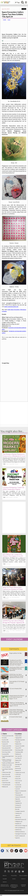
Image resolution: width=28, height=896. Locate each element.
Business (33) (5, 741)
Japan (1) (17, 815)
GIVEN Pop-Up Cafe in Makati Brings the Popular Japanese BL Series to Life (14, 622)
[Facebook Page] (2, 851)
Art (10, 597)
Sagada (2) (17, 801)
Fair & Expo (15, 497)
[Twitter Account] (7, 852)
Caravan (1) (5, 744)
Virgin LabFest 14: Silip (15, 653)
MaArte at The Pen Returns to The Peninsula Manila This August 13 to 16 (17, 704)
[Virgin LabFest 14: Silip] (5, 658)
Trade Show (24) (6, 782)
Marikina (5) (18, 754)
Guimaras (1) (18, 813)
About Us (5, 875)
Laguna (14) (18, 786)
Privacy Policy (14, 875)
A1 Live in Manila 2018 (15, 688)
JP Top (17, 2)
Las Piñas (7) (18, 758)
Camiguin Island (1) (20, 811)
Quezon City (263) (19, 746)
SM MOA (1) (18, 829)
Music (14, 630)
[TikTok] (16, 852)
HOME (4, 19)
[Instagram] (11, 851)
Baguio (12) (18, 760)
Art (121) (4, 737)
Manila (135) (18, 744)
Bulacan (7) (18, 770)
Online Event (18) (6, 772)
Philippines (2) (18, 821)
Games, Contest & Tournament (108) (6, 760)
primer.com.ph (13, 890)
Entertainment (18, 630)
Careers (14, 878)
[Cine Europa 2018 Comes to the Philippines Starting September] (5, 672)
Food (11, 630)
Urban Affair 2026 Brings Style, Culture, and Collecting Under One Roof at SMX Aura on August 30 (17, 712)
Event (9, 19)
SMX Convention (9, 497)
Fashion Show (5, 598)
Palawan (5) (18, 793)
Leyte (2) (17, 788)
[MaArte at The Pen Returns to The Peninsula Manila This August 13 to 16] (5, 707)
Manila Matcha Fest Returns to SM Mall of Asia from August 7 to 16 (16, 697)
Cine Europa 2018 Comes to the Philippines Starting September (16, 669)
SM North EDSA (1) (20, 831)
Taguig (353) (18, 737)
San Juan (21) (18, 756)
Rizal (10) (17, 799)
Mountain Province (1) (20, 819)
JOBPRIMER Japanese (23, 885)
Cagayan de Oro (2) (20, 772)
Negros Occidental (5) (20, 791)
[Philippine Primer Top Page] (5, 4)
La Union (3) (18, 784)
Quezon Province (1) (20, 797)
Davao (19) (18, 778)
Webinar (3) (5, 786)
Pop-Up (7, 631)
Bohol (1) (17, 766)
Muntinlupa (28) (19, 750)
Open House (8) (6, 774)
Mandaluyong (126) (20, 739)
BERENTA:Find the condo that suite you (4, 885)
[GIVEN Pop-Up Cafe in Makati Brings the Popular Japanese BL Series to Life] (14, 619)
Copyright (5, 878)
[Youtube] (25, 851)
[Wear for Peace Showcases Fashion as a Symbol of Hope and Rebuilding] (14, 585)
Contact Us (23, 878)
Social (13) (4, 778)
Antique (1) (18, 805)
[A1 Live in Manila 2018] (5, 693)
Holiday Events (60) (7, 765)
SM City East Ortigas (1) (21, 825)
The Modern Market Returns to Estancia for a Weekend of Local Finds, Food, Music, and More (14, 456)
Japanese (5, 881)
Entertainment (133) (7, 750)
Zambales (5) (18, 803)
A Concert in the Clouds (15, 717)
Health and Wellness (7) (8, 763)
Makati (7, 597)
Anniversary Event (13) (7, 735)
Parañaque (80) (19, 752)
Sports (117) (5, 780)
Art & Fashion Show (15, 597)
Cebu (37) (17, 776)
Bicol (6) (17, 809)
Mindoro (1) (18, 817)
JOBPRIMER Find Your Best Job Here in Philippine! (14, 886)
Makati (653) (18, 735)
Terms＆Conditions (23, 875)
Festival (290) (5, 754)
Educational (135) (6, 748)
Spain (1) (17, 837)
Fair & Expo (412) (6, 752)
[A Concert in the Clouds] (5, 721)
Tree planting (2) (6, 784)
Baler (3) (17, 762)
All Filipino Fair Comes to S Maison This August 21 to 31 (13, 555)
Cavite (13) (18, 774)
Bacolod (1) (18, 807)
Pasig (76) (17, 741)
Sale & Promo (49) (6, 776)
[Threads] (21, 852)
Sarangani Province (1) (20, 833)
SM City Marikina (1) (20, 827)
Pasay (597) (18, 748)
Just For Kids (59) (6, 767)
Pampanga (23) (19, 795)
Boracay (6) (18, 768)
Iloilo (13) (17, 782)
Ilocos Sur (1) (18, 780)
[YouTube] (23, 871)
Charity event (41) (6, 746)
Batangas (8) (18, 764)
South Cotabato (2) (20, 835)
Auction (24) (5, 739)
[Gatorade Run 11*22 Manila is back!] (5, 686)
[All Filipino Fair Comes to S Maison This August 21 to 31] (14, 552)
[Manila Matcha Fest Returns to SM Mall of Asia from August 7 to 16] (5, 700)
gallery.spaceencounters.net (11, 306)
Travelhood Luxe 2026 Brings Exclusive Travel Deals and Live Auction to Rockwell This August (16, 662)
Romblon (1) (18, 823)
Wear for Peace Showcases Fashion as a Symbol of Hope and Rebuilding (13, 589)
